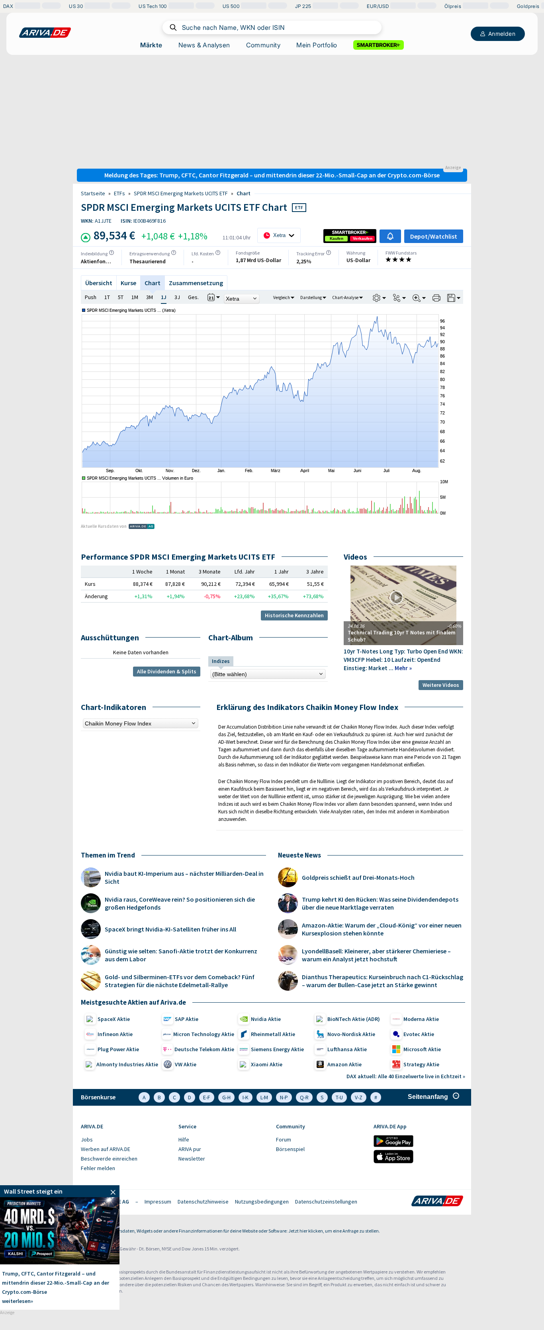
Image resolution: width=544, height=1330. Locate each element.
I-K (246, 1097)
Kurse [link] (128, 283)
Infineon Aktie (115, 1034)
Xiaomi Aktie (266, 1064)
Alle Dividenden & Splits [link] (166, 671)
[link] (336, 238)
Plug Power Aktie (118, 1049)
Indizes (221, 661)
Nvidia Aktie (266, 1019)
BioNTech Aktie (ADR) (353, 1019)
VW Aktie (185, 1064)
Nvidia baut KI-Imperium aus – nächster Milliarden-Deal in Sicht (184, 877)
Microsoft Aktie (422, 1049)
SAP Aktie (186, 1019)
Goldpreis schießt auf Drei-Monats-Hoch (358, 877)
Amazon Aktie (344, 1064)
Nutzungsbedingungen (262, 1201)
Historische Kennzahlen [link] (294, 615)
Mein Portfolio (316, 45)
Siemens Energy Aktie (277, 1049)
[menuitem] (125, 1140)
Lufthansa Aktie (347, 1049)
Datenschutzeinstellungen (326, 1201)
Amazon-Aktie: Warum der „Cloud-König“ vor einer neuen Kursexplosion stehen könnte (382, 929)
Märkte (151, 45)
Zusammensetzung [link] (196, 283)
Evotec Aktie (418, 1034)
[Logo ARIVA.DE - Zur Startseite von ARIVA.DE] (437, 1202)
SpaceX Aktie (114, 1019)
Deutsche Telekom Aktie (204, 1049)
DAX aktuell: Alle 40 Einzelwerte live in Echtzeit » (405, 1076)
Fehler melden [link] (98, 1168)
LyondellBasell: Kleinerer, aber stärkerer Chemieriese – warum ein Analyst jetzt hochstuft (376, 955)
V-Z (358, 1097)
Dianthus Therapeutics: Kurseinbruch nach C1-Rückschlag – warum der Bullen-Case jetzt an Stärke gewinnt (382, 981)
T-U (339, 1097)
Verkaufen (362, 238)
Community (263, 45)
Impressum (158, 1201)
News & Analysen (204, 45)
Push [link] (90, 297)
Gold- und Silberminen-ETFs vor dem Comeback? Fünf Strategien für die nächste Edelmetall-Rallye (179, 981)
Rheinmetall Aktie (273, 1034)
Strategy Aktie (421, 1064)
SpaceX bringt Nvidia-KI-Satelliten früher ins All (170, 929)
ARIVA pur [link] (189, 1149)
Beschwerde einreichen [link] (109, 1158)
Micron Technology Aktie (203, 1034)
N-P (284, 1097)
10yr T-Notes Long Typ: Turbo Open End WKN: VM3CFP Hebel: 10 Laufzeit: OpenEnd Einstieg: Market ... (403, 660)
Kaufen (336, 238)
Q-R (304, 1097)
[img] (111, 252)
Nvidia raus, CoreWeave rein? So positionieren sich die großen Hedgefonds (180, 903)
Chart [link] (243, 193)
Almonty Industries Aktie (127, 1064)
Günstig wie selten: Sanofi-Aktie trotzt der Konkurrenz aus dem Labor (181, 955)
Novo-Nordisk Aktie (351, 1034)
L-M (264, 1097)
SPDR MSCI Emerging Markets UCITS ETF (181, 193)
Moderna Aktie (421, 1019)
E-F (206, 1097)
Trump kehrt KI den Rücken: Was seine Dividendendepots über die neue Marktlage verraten (380, 903)
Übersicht (98, 283)
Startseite (93, 193)
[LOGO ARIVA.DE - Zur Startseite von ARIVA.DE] (45, 32)
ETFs (119, 193)
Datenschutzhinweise (203, 1201)
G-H (226, 1097)
